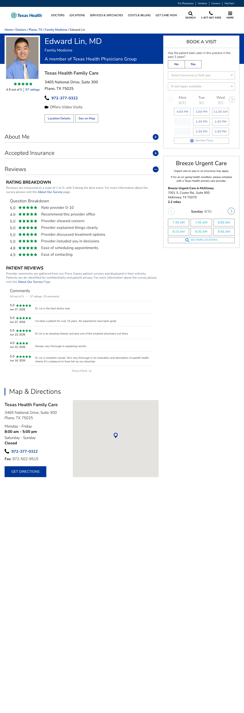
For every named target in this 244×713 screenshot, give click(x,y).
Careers (215, 3)
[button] (27, 15)
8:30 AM (201, 232)
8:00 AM (224, 222)
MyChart (229, 3)
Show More (79, 371)
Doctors (20, 30)
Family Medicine (56, 30)
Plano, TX (35, 30)
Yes (193, 64)
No (176, 64)
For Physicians (185, 3)
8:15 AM (179, 232)
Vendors (202, 3)
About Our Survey (50, 192)
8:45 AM (224, 232)
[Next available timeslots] (231, 211)
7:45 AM (201, 222)
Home (9, 30)
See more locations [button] (204, 240)
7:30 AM (179, 222)
